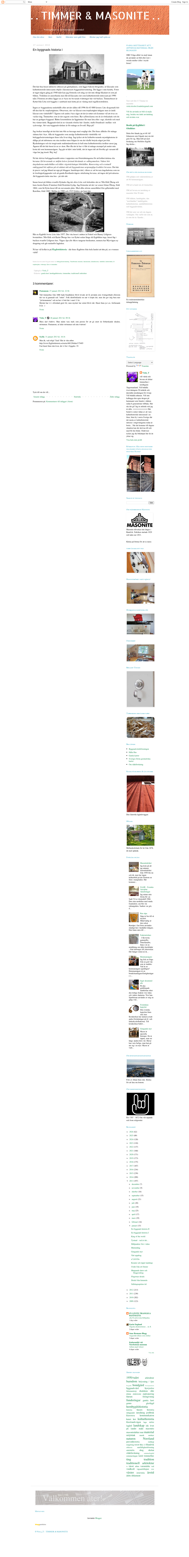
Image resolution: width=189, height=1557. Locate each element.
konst (128, 1419)
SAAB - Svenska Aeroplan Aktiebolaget (146, 889)
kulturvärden (109, 261)
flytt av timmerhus (52, 264)
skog (141, 1450)
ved (152, 1466)
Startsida (77, 396)
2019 (131, 1158)
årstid (150, 1472)
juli (133, 1203)
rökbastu (129, 1447)
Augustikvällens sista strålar (139, 1335)
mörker (151, 1435)
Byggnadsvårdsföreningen (139, 749)
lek (147, 1425)
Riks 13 (143, 1444)
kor (134, 1419)
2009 (131, 1301)
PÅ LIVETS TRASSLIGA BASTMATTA (140, 1314)
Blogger (98, 1518)
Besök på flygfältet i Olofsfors (135, 126)
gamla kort (45, 273)
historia (129, 1409)
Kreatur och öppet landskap (142, 1262)
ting (128, 1459)
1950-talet (132, 1377)
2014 (131, 1177)
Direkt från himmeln (139, 1280)
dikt (152, 1390)
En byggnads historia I (140, 1232)
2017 (131, 1165)
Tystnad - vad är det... (139, 1240)
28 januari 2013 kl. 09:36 (60, 318)
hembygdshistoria (56, 273)
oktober (135, 1191)
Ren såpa (143, 913)
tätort (131, 1466)
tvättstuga (43, 264)
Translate (145, 366)
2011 (131, 1293)
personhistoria (132, 1441)
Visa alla (151, 1353)
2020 (131, 1154)
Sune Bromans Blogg (138, 1333)
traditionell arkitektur (79, 273)
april (134, 1214)
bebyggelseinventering (63, 261)
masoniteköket (132, 1432)
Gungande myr (146, 1028)
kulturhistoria (95, 261)
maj (133, 1210)
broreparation (149, 1385)
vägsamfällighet (143, 1469)
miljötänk (130, 1435)
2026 (131, 1131)
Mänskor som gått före (76, 37)
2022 (131, 1146)
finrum (129, 1396)
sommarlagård (149, 1453)
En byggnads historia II (140, 1229)
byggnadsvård (132, 1388)
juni (133, 1206)
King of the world (138, 1236)
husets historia (145, 1409)
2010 (131, 1297)
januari (135, 1225)
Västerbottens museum (76, 261)
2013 (131, 1180)
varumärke (145, 1466)
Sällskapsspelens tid (139, 1284)
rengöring (130, 1444)
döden (128, 1394)
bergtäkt (129, 1385)
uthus (137, 1466)
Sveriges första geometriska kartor (139, 759)
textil (140, 1455)
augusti (135, 1199)
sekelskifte (130, 1450)
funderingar (133, 1400)
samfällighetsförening (145, 1447)
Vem (50, 37)
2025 (131, 1135)
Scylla (41, 336)
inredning (140, 1412)
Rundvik (150, 1444)
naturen (130, 1438)
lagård (129, 1425)
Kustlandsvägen (133, 1422)
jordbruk (150, 1412)
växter (130, 1472)
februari (135, 1222)
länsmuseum (86, 261)
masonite (150, 1428)
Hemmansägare (146, 956)
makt (141, 1428)
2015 (131, 1173)
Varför (59, 37)
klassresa (130, 1415)
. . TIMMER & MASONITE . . (95, 15)
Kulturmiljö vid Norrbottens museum (138, 1343)
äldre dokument (133, 1475)
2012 (131, 1289)
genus (129, 1403)
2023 (131, 1143)
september (136, 1195)
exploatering (148, 1393)
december (136, 1184)
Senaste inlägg (39, 396)
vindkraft (130, 1468)
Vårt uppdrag (136, 1255)
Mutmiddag (135, 1247)
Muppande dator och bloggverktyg (139, 1271)
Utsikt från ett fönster (139, 1266)
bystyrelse (149, 1388)
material (149, 1432)
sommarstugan (132, 1456)
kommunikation (147, 1415)
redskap (151, 1441)
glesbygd (150, 1403)
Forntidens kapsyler (144, 1005)
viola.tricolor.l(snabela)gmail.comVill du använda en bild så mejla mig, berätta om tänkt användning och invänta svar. (139, 111)
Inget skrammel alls (146, 981)
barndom (131, 1381)
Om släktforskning (136, 764)
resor (136, 1444)
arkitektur (149, 1377)
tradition (149, 1459)
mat (141, 1432)
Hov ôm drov (38, 37)
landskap (138, 1425)
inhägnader (130, 1412)
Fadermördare (145, 935)
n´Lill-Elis (135, 1259)
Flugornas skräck (137, 1276)
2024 (131, 1139)
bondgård (138, 1385)
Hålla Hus (133, 752)
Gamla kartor (134, 755)
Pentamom (44, 290)
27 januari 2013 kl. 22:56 (59, 291)
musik (141, 1435)
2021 (131, 1150)
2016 (131, 1169)
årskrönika (141, 1472)
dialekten (143, 1390)
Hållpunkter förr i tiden (140, 1244)
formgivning (148, 1396)
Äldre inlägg (115, 396)
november (136, 1188)
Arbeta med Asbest (136, 1347)
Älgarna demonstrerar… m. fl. (140, 1326)
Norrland (148, 1438)
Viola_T (42, 317)
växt (152, 1469)
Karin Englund (135, 1324)
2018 (131, 1162)
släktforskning (132, 1453)
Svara (41, 309)
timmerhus (66, 273)
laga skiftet (148, 1422)
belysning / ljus (146, 1381)
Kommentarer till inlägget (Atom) (59, 401)
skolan (151, 1450)
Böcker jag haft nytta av (100, 37)
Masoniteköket (146, 863)
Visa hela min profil (134, 440)
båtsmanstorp (131, 1391)
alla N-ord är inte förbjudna (139, 1318)
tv (127, 1466)
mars (134, 1218)
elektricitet (137, 1394)
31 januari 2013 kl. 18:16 (55, 336)
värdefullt (102, 261)
